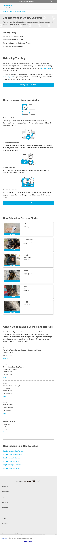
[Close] (54, 537)
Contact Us (4, 529)
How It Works (5, 486)
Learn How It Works (28, 203)
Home (4, 11)
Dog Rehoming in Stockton (12, 461)
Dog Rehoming (10, 11)
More (4, 358)
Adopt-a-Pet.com (45, 68)
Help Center (4, 497)
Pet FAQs (4, 518)
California (18, 11)
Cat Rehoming (5, 513)
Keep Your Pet (5, 502)
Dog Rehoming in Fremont (11, 468)
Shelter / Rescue (5, 523)
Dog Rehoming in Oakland (11, 458)
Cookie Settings (28, 541)
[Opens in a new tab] (28, 481)
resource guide (8, 77)
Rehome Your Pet (5, 491)
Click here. (32, 1)
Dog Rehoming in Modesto (12, 465)
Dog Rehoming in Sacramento (13, 454)
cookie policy (4, 538)
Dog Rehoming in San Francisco (13, 451)
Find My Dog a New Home (28, 85)
